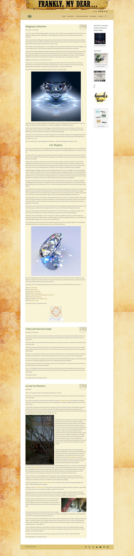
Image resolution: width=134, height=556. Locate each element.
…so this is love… (33, 287)
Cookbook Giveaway (65, 400)
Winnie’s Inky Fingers (36, 293)
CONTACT (100, 16)
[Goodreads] (98, 12)
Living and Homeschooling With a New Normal (42, 295)
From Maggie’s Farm (42, 298)
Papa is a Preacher (35, 291)
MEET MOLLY (70, 16)
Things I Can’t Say (34, 300)
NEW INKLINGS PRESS (82, 16)
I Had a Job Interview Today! (39, 329)
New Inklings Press (73, 457)
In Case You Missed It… (36, 386)
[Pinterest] (104, 12)
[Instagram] (106, 12)
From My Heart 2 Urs (40, 487)
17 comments (35, 30)
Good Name (37, 467)
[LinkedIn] (100, 12)
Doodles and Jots (33, 289)
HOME (64, 16)
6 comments (35, 332)
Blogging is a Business (36, 26)
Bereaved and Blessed (35, 296)
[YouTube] (102, 12)
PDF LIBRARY (93, 16)
